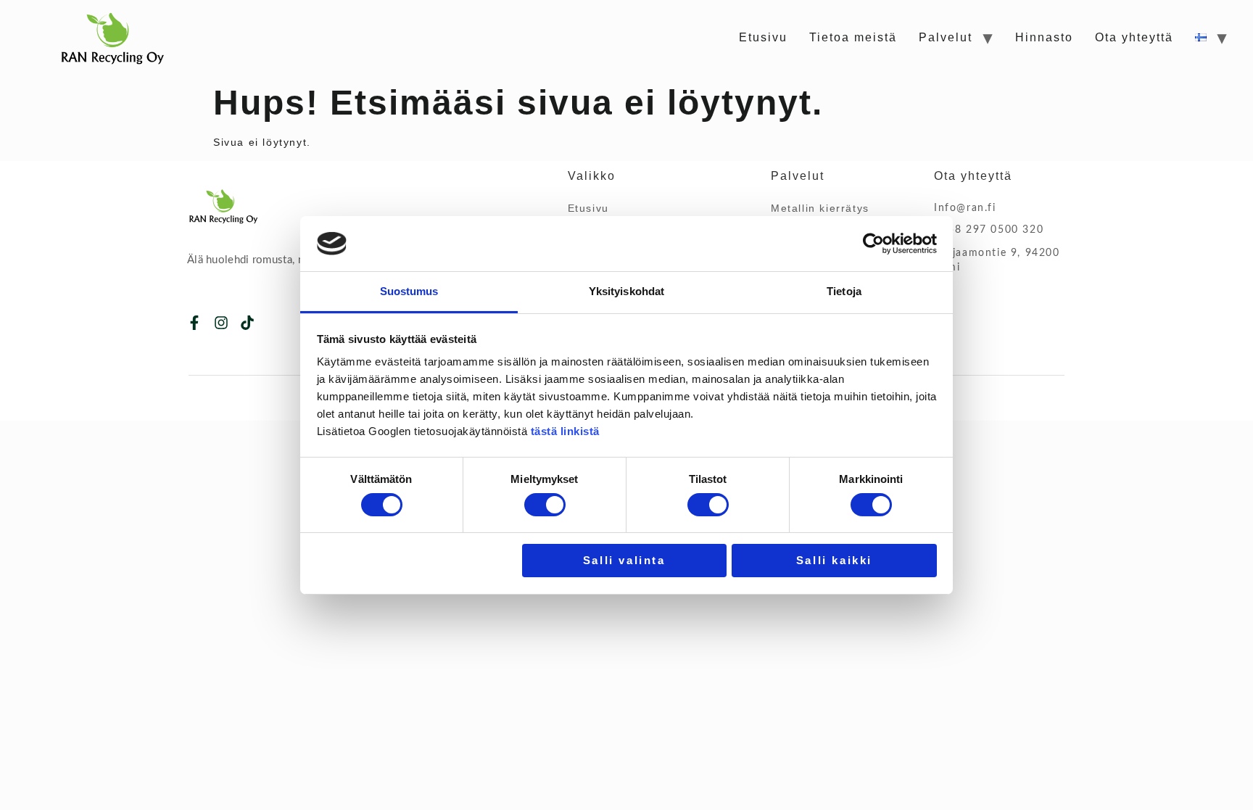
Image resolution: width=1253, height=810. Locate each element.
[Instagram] (221, 322)
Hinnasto (1044, 37)
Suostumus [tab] (409, 291)
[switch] (545, 504)
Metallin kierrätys (820, 208)
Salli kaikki (834, 560)
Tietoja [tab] (844, 291)
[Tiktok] (247, 322)
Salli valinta (624, 560)
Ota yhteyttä (1134, 37)
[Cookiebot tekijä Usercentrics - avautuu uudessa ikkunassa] (873, 244)
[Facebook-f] (194, 322)
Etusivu (763, 37)
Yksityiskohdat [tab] (626, 291)
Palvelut (945, 37)
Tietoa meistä (853, 37)
